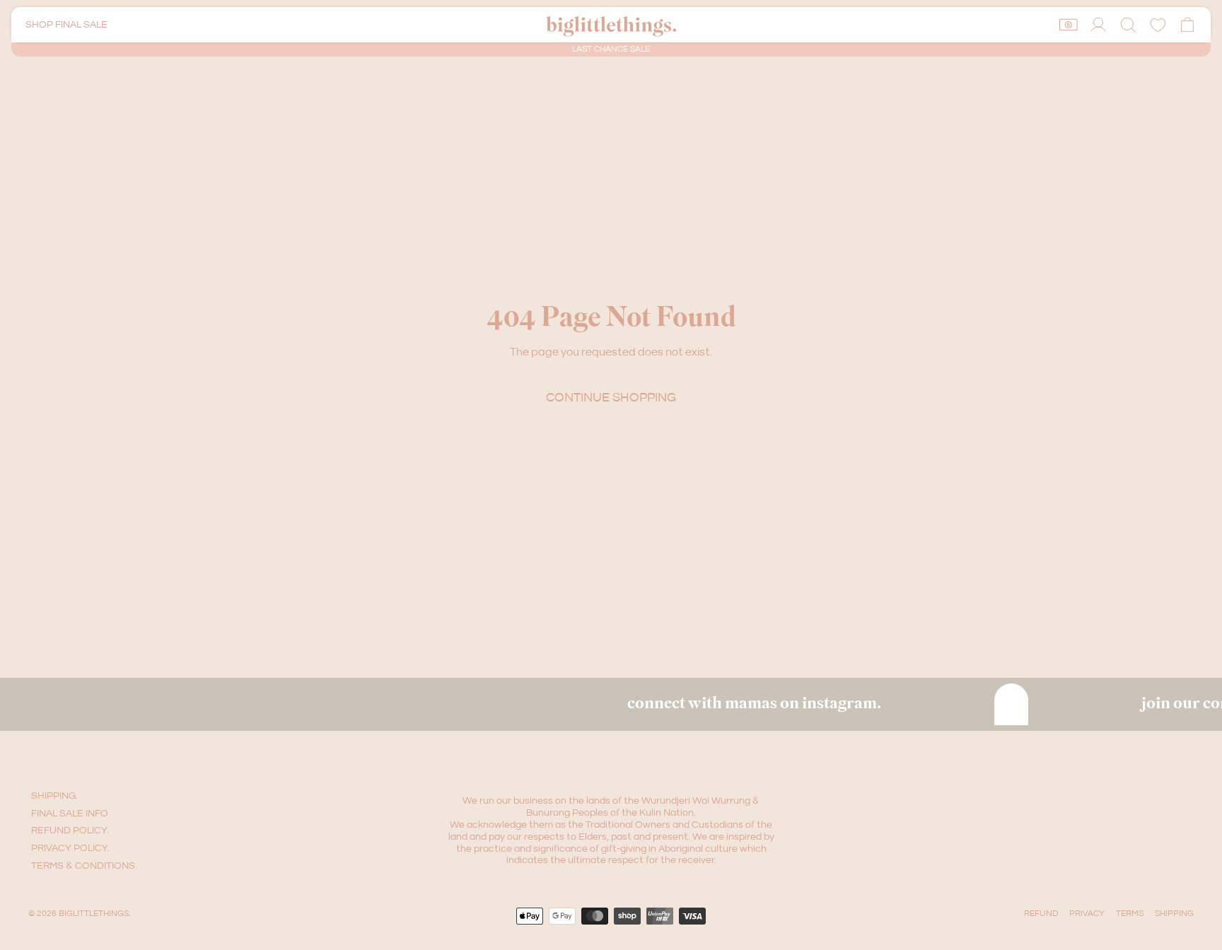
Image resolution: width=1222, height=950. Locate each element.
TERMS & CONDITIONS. (84, 866)
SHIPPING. (54, 796)
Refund (1041, 913)
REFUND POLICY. (70, 830)
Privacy (1087, 913)
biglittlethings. (94, 913)
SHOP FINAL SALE (66, 25)
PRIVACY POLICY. (70, 848)
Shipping (1174, 913)
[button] (1128, 24)
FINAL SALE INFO (69, 814)
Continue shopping (611, 397)
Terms (1130, 913)
